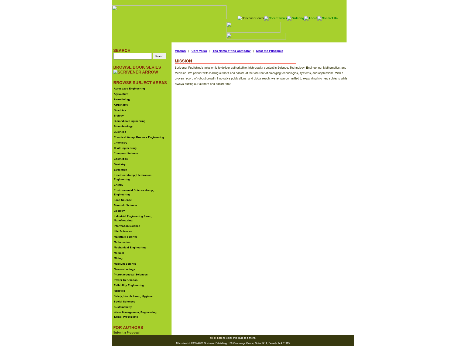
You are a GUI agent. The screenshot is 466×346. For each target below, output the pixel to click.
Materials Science (126, 236)
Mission (180, 51)
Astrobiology (122, 99)
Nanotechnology (124, 269)
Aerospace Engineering (129, 88)
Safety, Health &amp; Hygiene (133, 296)
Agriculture (121, 93)
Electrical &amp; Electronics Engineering (133, 177)
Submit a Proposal (126, 332)
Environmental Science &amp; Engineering (134, 192)
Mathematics (122, 242)
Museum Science (125, 263)
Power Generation (126, 279)
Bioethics (120, 110)
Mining (118, 258)
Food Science (123, 199)
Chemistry (120, 142)
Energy (118, 184)
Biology (119, 115)
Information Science (127, 225)
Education (120, 169)
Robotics (119, 290)
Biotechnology (123, 126)
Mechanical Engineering (130, 247)
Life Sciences (123, 231)
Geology (119, 210)
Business (120, 131)
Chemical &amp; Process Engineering (139, 137)
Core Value (199, 51)
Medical (119, 252)
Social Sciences (124, 301)
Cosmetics (121, 158)
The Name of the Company (232, 51)
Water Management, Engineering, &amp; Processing (135, 314)
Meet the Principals (269, 51)
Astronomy (121, 104)
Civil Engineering (125, 148)
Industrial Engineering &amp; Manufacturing (133, 218)
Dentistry (120, 164)
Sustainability (123, 306)
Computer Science (126, 153)
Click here (216, 338)
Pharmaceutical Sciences (131, 274)
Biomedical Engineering (129, 120)
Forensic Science (125, 205)
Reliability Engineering (129, 285)
